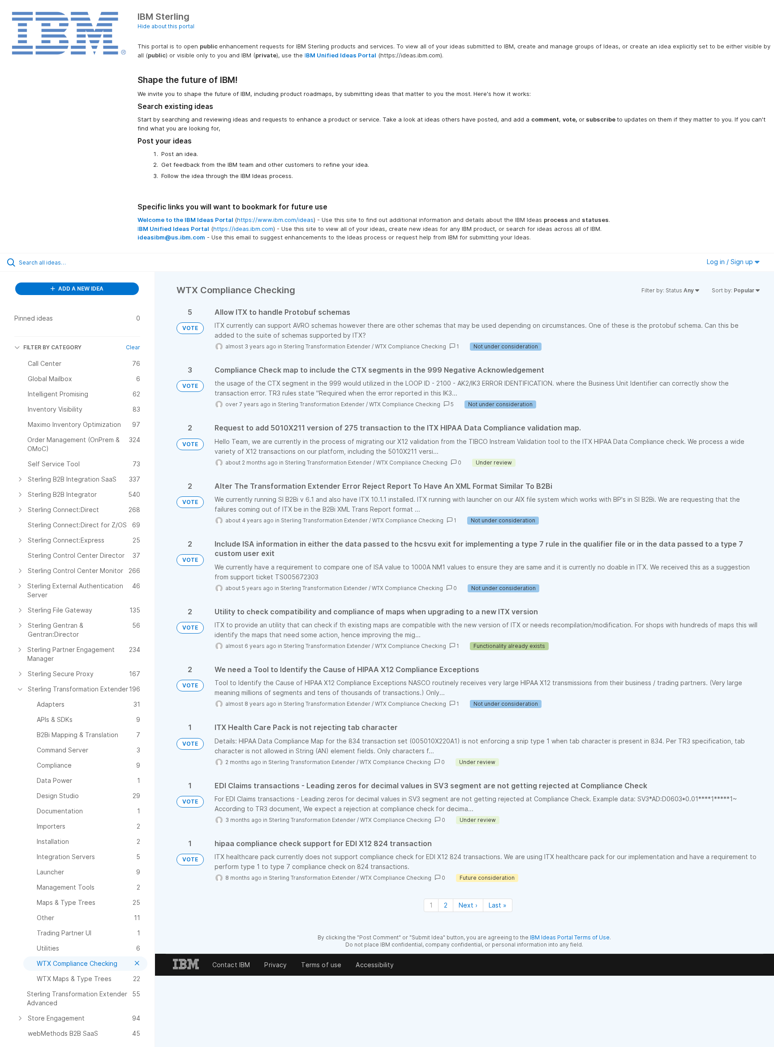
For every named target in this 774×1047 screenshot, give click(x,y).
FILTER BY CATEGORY (52, 347)
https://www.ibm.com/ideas (275, 219)
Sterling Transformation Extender (327, 346)
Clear (133, 347)
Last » (498, 905)
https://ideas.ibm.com (243, 228)
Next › (468, 905)
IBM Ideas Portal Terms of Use (570, 937)
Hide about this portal (166, 26)
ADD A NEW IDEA (80, 288)
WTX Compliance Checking (410, 346)
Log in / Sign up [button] (731, 261)
